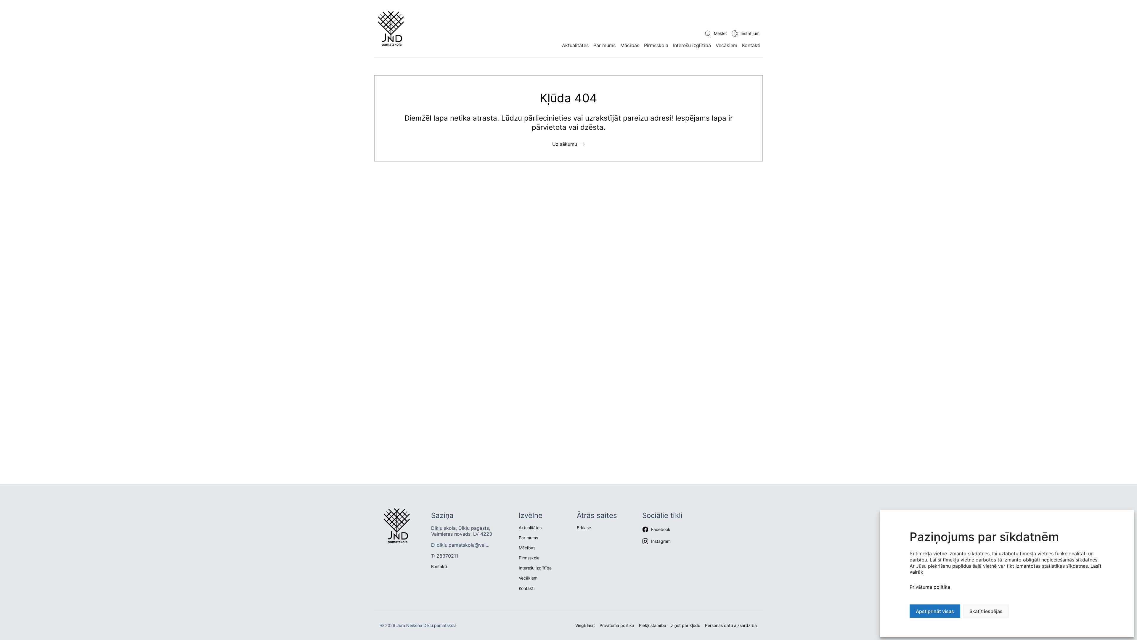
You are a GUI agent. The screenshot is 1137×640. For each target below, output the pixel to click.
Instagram (661, 541)
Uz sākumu (564, 144)
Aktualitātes (575, 45)
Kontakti (751, 45)
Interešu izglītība (692, 45)
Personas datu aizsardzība (731, 625)
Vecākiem (726, 45)
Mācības (629, 45)
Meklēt (720, 33)
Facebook (660, 529)
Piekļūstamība (652, 625)
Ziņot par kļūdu (685, 625)
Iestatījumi (750, 33)
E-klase (584, 527)
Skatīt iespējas (986, 611)
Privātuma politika (930, 587)
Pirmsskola (656, 45)
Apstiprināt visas (935, 611)
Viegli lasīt (585, 625)
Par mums (604, 45)
